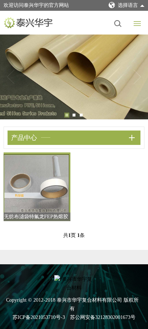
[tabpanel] (74, 77)
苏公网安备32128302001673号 (102, 317)
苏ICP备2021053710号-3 (39, 317)
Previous (10, 77)
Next (137, 77)
